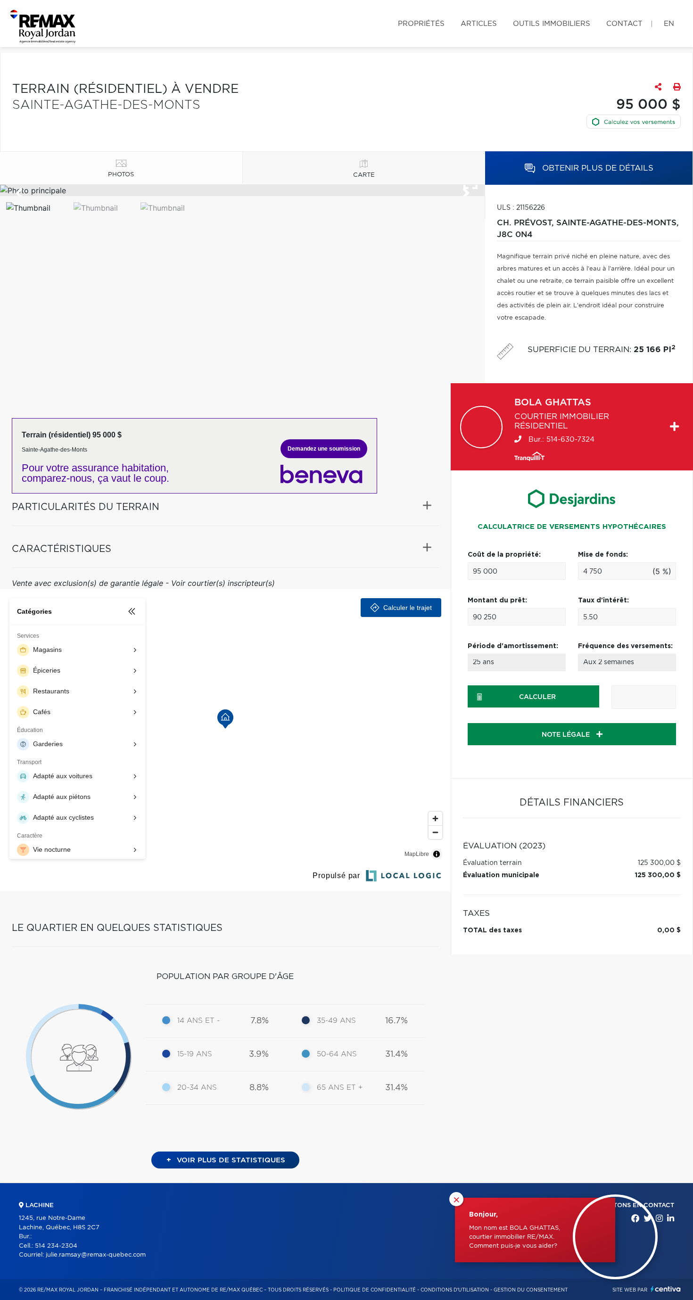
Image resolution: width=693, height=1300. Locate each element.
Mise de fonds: (603, 554)
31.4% (396, 1054)
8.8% (259, 1088)
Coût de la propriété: (504, 554)
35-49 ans (336, 1020)
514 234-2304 (56, 1246)
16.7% (396, 1021)
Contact (624, 23)
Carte (364, 175)
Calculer (537, 697)
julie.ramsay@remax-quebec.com (96, 1255)
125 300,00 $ (659, 863)
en (669, 23)
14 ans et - (198, 1020)
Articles (479, 23)
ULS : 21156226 (521, 208)
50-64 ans (337, 1054)
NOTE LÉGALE (567, 735)
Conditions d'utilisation (455, 1290)
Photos (121, 175)
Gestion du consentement (531, 1290)
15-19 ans (194, 1054)
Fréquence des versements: (625, 646)
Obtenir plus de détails (596, 168)
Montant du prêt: (497, 600)
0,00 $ (669, 930)
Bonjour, (483, 1214)
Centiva (666, 1289)
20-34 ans (197, 1087)
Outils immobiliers (551, 23)
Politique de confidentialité (374, 1290)
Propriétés (421, 23)
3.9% (259, 1054)
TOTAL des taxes (492, 930)
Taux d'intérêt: (603, 600)
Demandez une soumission (324, 448)
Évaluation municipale (501, 875)
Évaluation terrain (492, 863)
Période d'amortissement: (513, 646)
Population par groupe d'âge (225, 976)
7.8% (259, 1021)
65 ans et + (340, 1087)
